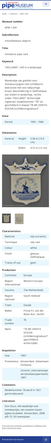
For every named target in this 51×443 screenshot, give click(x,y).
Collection (13, 14)
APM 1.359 (24, 14)
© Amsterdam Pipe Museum (13, 439)
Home (4, 14)
